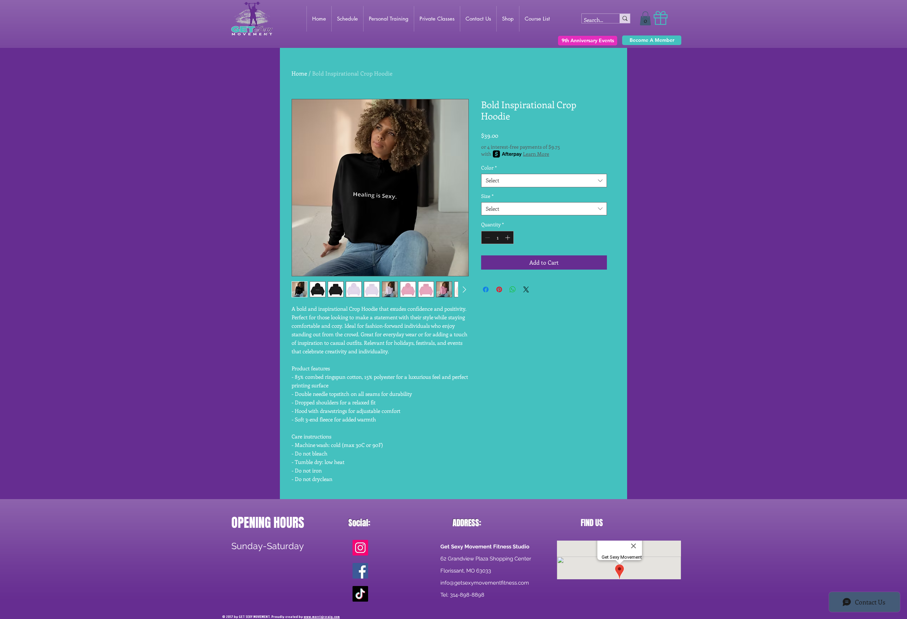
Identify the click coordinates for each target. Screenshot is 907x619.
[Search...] (625, 18)
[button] (645, 18)
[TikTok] (360, 594)
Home (299, 73)
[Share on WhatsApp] (512, 289)
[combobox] (544, 180)
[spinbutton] (497, 237)
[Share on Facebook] (485, 289)
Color (489, 168)
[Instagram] (360, 548)
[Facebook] (360, 571)
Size (487, 196)
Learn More (536, 153)
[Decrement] (486, 237)
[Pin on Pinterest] (499, 289)
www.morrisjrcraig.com (322, 616)
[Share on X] (526, 289)
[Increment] (508, 237)
